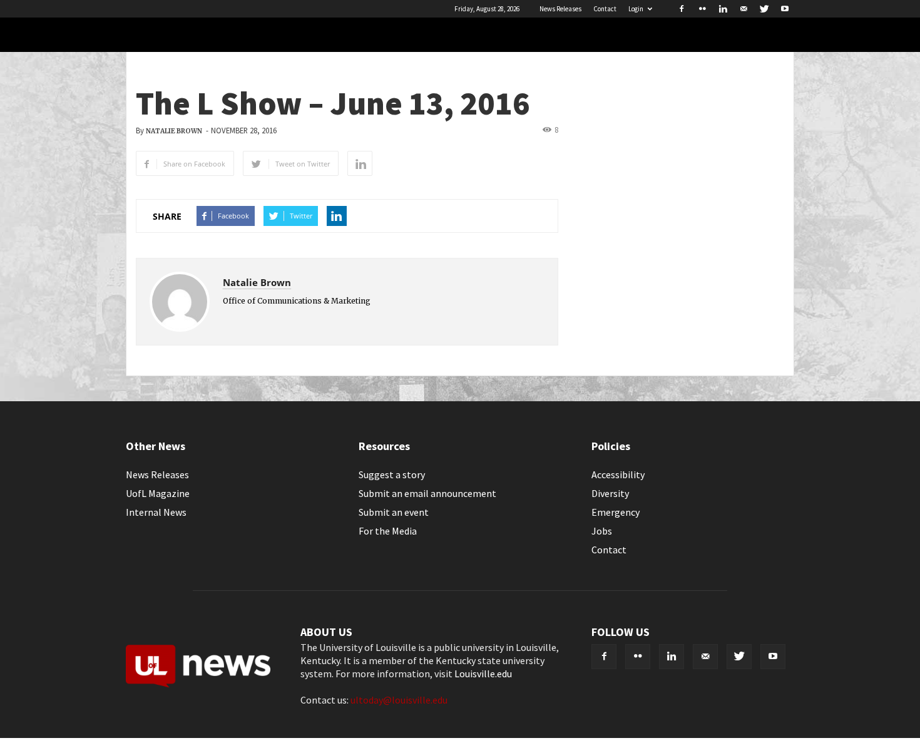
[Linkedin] (722, 9)
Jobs (601, 531)
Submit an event (394, 512)
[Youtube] (784, 9)
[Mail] (743, 9)
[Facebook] (681, 9)
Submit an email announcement (427, 493)
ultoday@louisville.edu (398, 700)
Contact (604, 8)
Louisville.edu (483, 673)
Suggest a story (392, 474)
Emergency (615, 512)
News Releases (560, 8)
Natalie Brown (174, 131)
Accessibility (618, 474)
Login (635, 8)
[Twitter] (764, 9)
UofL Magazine (158, 493)
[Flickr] (702, 9)
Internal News (156, 512)
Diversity (610, 493)
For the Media (388, 531)
